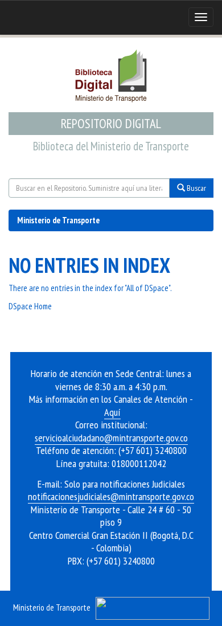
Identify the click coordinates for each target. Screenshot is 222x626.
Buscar (195, 188)
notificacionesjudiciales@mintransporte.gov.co (111, 496)
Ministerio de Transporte (58, 220)
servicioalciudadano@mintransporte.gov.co (111, 437)
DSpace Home (30, 306)
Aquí (112, 412)
